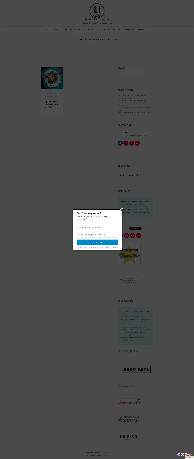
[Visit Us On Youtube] (186, 455)
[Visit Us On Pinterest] (182, 455)
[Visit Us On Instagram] (190, 455)
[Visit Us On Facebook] (179, 455)
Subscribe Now (97, 242)
